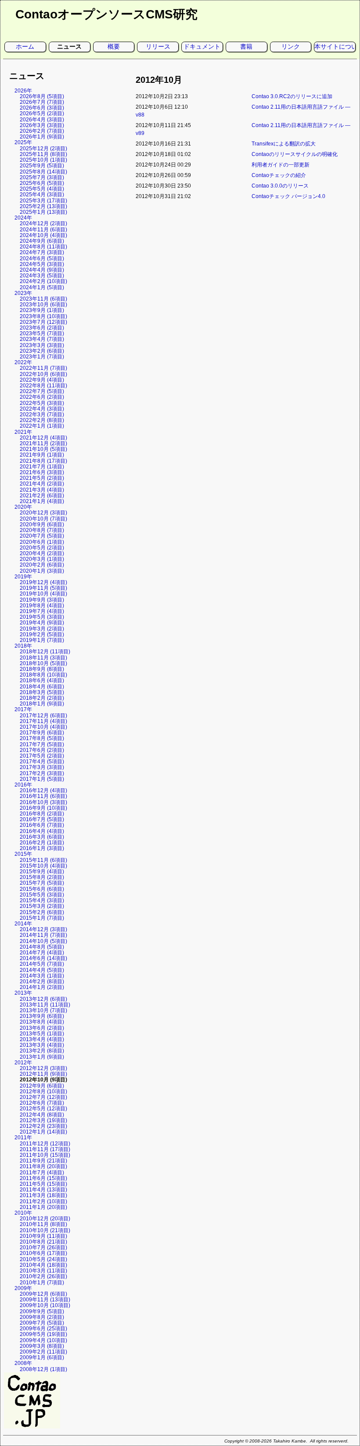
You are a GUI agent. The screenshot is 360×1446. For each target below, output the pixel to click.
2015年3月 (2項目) (42, 906)
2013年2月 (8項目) (42, 1051)
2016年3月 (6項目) (42, 837)
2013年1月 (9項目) (42, 1057)
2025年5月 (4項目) (42, 189)
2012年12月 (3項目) (43, 1068)
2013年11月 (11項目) (45, 1005)
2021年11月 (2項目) (43, 443)
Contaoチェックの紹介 (279, 175)
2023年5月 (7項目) (42, 333)
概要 (114, 46)
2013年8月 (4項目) (42, 1022)
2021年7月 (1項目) (42, 467)
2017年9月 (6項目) (42, 733)
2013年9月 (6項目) (42, 1016)
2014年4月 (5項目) (42, 970)
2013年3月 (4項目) (42, 1045)
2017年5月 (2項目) (42, 756)
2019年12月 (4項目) (43, 582)
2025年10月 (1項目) (43, 160)
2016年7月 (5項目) (42, 819)
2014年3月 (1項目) (42, 976)
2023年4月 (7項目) (42, 339)
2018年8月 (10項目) (43, 675)
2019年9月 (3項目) (42, 600)
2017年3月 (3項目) (42, 767)
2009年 (23, 1288)
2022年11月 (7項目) (43, 368)
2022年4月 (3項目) (42, 409)
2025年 (23, 142)
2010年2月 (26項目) (43, 1276)
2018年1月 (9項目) (42, 704)
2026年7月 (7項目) (42, 102)
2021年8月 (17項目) (43, 461)
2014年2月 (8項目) (42, 981)
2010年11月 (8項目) (43, 1224)
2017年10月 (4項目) (43, 727)
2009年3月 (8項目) (42, 1346)
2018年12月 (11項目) (45, 652)
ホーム (25, 46)
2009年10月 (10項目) (45, 1305)
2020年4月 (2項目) (42, 553)
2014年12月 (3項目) (43, 929)
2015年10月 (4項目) (43, 866)
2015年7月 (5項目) (42, 883)
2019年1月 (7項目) (42, 640)
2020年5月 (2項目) (42, 548)
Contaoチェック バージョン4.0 (288, 196)
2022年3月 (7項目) (42, 414)
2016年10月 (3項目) (43, 802)
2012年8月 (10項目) (43, 1091)
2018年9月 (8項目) (42, 669)
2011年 (23, 1137)
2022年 (23, 362)
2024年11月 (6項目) (43, 230)
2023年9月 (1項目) (42, 310)
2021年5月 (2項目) (42, 478)
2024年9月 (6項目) (42, 241)
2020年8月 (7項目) (42, 530)
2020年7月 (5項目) (42, 536)
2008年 (23, 1363)
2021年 (23, 432)
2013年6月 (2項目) (42, 1028)
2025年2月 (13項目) (43, 206)
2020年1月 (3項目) (42, 571)
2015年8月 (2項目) (42, 877)
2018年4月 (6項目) (42, 687)
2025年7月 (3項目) (42, 177)
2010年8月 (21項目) (43, 1242)
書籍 (246, 46)
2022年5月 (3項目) (42, 403)
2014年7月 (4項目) (42, 953)
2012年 (23, 1063)
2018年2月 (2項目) (42, 698)
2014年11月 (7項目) (43, 935)
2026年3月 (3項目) (42, 125)
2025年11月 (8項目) (43, 154)
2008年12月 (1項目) (43, 1369)
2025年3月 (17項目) (43, 201)
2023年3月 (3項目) (42, 345)
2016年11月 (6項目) (43, 796)
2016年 (23, 785)
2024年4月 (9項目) (42, 270)
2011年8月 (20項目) (43, 1166)
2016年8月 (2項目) (42, 814)
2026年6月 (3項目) (42, 108)
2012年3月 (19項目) (43, 1120)
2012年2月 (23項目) (43, 1126)
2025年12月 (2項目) (43, 148)
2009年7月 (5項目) (42, 1323)
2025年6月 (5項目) (42, 183)
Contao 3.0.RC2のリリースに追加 (292, 96)
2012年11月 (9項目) (43, 1074)
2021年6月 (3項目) (42, 472)
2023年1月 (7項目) (42, 357)
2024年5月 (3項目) (42, 264)
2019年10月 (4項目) (43, 594)
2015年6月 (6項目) (42, 889)
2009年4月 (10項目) (43, 1340)
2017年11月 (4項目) (43, 721)
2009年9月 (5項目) (42, 1311)
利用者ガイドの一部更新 (281, 165)
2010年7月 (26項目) (43, 1247)
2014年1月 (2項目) (42, 987)
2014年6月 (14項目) (43, 958)
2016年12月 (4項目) (43, 790)
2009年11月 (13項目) (45, 1300)
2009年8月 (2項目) (42, 1317)
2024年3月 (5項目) (42, 276)
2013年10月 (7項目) (43, 1010)
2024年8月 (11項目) (43, 247)
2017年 (23, 709)
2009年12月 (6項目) (43, 1294)
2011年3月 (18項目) (43, 1195)
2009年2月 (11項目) (43, 1352)
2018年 (23, 646)
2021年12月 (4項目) (43, 438)
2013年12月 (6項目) (43, 999)
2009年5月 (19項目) (43, 1334)
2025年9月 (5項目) (42, 166)
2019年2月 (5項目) (42, 634)
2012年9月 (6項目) (42, 1086)
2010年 (23, 1213)
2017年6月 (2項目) (42, 750)
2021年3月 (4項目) (42, 490)
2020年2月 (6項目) (42, 565)
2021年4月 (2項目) (42, 484)
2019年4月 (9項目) (42, 623)
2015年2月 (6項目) (42, 912)
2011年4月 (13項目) (43, 1190)
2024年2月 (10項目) (43, 281)
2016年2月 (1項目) (42, 843)
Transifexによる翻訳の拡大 (284, 144)
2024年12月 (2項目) (43, 223)
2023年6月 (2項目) (42, 328)
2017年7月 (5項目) (42, 744)
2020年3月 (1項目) (42, 559)
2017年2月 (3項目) (42, 773)
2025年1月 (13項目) (43, 212)
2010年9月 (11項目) (43, 1236)
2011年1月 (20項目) (43, 1207)
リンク (290, 46)
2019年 (23, 577)
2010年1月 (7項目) (42, 1282)
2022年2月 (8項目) (42, 420)
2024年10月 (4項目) (43, 235)
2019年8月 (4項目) (42, 605)
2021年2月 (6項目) (42, 496)
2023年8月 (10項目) (43, 316)
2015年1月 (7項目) (42, 918)
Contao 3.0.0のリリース (280, 186)
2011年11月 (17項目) (45, 1149)
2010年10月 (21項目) (45, 1230)
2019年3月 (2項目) (42, 629)
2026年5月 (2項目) (42, 113)
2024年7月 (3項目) (42, 252)
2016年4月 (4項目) (42, 831)
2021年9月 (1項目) (42, 455)
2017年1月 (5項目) (42, 779)
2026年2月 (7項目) (42, 131)
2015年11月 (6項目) (43, 860)
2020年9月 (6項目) (42, 524)
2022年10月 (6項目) (43, 374)
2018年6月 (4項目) (42, 680)
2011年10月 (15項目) (45, 1155)
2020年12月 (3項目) (43, 513)
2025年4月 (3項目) (42, 194)
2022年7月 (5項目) (42, 391)
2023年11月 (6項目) (43, 299)
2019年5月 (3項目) (42, 617)
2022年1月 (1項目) (42, 426)
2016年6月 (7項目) (42, 825)
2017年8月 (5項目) (42, 738)
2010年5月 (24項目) (43, 1259)
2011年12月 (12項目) (45, 1144)
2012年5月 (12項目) (43, 1109)
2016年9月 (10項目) (43, 808)
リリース (158, 46)
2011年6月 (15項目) (43, 1178)
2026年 (23, 91)
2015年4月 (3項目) (42, 900)
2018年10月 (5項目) (43, 663)
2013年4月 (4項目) (42, 1039)
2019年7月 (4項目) (42, 611)
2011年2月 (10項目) (43, 1201)
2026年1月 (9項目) (42, 137)
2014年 (23, 924)
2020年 (23, 507)
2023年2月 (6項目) (42, 351)
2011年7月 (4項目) (42, 1173)
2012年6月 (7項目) (42, 1103)
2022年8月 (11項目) (43, 386)
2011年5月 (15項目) (43, 1184)
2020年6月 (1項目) (42, 542)
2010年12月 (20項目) (45, 1219)
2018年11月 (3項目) (43, 658)
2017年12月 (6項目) (43, 715)
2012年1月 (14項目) (43, 1132)
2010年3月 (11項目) (43, 1271)
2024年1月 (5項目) (42, 287)
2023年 (23, 293)
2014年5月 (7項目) (42, 964)
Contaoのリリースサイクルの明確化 (295, 154)
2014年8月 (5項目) (42, 947)
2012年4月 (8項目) (42, 1115)
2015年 (23, 854)
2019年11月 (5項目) (43, 588)
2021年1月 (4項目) (42, 501)
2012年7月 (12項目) (43, 1097)
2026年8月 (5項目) (42, 96)
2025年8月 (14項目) (43, 172)
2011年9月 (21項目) (43, 1161)
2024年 (23, 218)
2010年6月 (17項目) (43, 1253)
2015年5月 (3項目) (42, 895)
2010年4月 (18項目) (43, 1265)
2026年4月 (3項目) (42, 120)
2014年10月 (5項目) (43, 941)
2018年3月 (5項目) (42, 692)
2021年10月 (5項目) (43, 449)
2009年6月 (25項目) (43, 1329)
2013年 (23, 993)
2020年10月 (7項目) (43, 519)
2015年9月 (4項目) (42, 871)
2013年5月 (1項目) (42, 1034)
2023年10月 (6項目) (43, 304)
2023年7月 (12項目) (43, 322)
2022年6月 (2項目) (42, 397)
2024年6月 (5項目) (42, 258)
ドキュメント (202, 46)
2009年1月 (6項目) (42, 1357)
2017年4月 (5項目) (42, 761)
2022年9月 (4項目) (42, 380)
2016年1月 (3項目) (42, 848)
